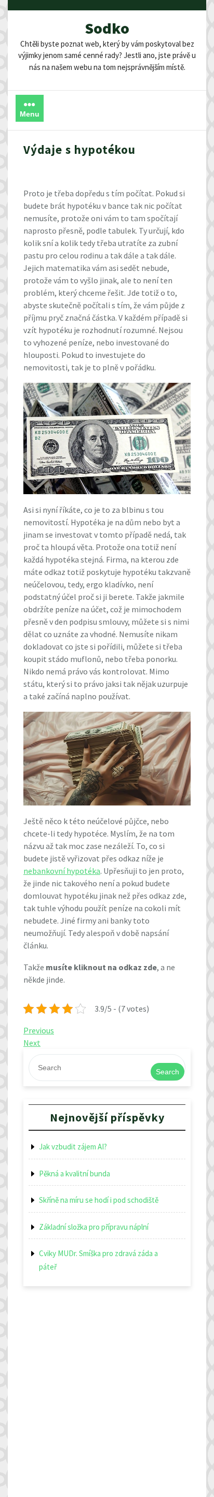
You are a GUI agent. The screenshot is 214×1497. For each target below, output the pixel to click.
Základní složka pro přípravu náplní (94, 1227)
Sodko (107, 28)
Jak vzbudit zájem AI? (73, 1146)
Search (167, 1072)
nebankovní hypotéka (61, 871)
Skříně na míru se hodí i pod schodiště (98, 1200)
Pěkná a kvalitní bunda (74, 1173)
